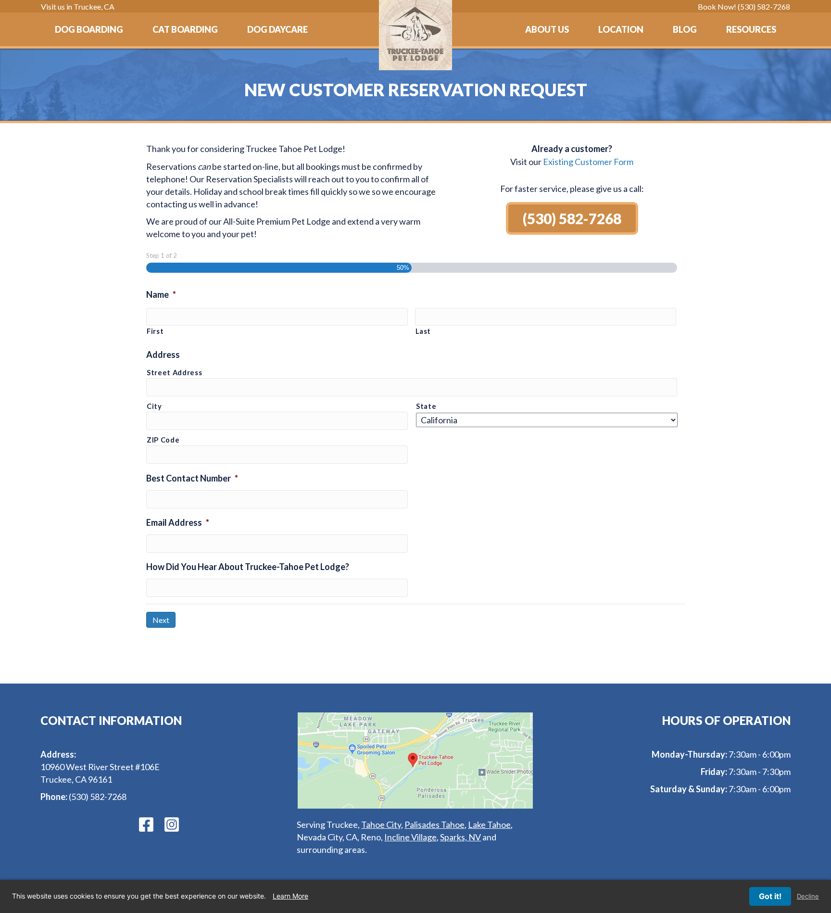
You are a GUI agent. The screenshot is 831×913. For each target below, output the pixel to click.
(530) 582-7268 (97, 796)
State (426, 406)
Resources (751, 29)
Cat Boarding (185, 29)
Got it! (770, 896)
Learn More (290, 896)
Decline (808, 896)
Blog (685, 29)
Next (160, 619)
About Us (547, 29)
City (154, 406)
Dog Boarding (89, 29)
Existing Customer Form (588, 161)
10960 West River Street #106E (100, 766)
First (155, 331)
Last (423, 331)
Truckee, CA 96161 (76, 779)
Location (620, 29)
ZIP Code (163, 440)
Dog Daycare (277, 29)
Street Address (174, 372)
